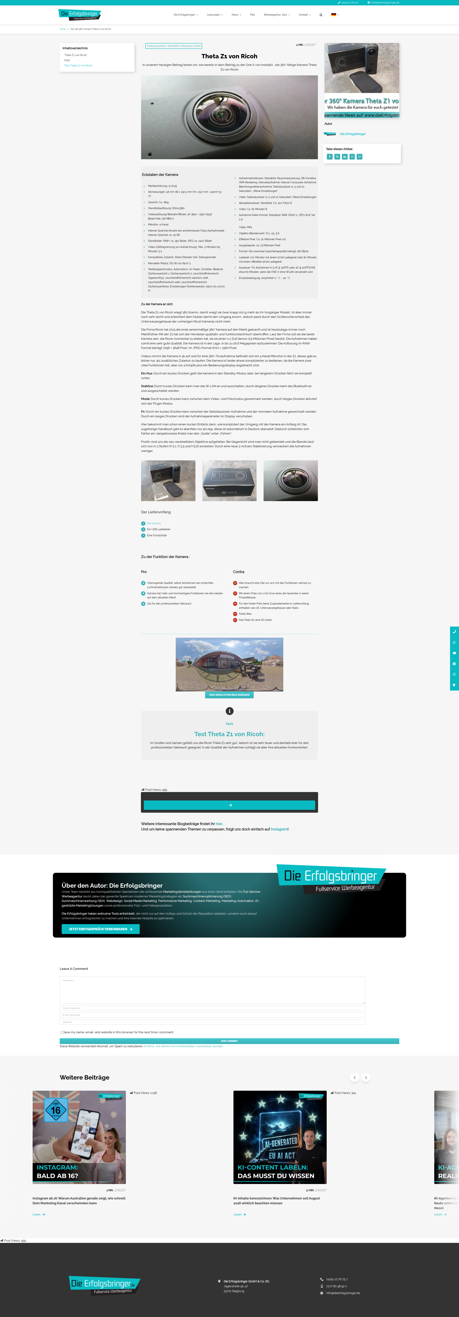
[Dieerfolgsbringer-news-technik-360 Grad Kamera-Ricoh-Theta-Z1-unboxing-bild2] (168, 462)
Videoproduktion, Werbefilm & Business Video (173, 46)
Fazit (67, 60)
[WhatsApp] (352, 156)
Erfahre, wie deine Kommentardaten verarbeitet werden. (184, 1046)
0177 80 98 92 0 (336, 1286)
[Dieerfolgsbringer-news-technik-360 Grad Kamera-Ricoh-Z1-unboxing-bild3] (291, 462)
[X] (337, 156)
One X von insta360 (259, 65)
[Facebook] (329, 156)
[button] (321, 14)
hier (219, 824)
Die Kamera (154, 523)
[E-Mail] (359, 156)
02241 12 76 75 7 (350, 2)
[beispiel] (229, 639)
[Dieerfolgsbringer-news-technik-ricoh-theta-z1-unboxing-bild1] (229, 462)
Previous (354, 1077)
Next (366, 1077)
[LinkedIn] (345, 156)
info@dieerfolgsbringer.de (385, 2)
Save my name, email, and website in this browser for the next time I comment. (118, 1032)
